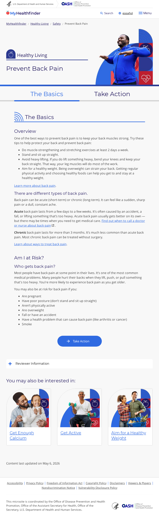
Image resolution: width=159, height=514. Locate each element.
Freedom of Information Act (64, 483)
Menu (147, 13)
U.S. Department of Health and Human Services (32, 4)
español (128, 13)
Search (109, 13)
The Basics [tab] (46, 94)
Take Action (81, 341)
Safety (57, 23)
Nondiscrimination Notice (58, 488)
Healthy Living (39, 23)
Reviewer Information (32, 363)
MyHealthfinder (23, 13)
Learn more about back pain (34, 186)
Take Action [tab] (112, 94)
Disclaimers (117, 483)
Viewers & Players (139, 483)
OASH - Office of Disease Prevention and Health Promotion (137, 506)
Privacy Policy (34, 483)
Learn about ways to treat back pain (40, 244)
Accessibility (15, 483)
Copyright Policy (96, 483)
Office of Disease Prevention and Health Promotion (76, 4)
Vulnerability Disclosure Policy (97, 488)
